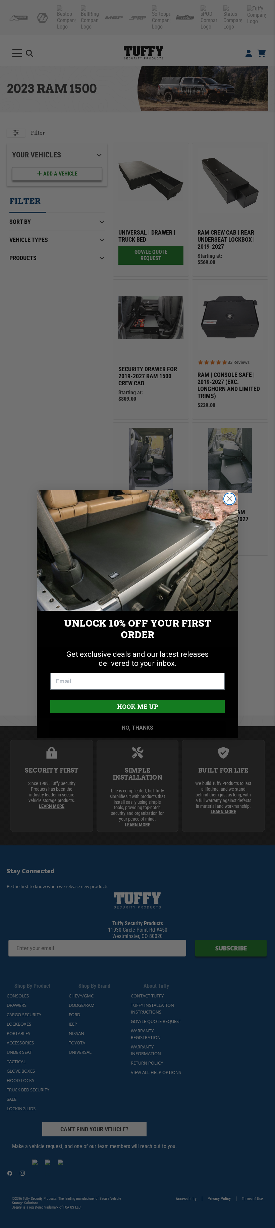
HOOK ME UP (137, 706)
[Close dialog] (229, 499)
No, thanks (137, 728)
